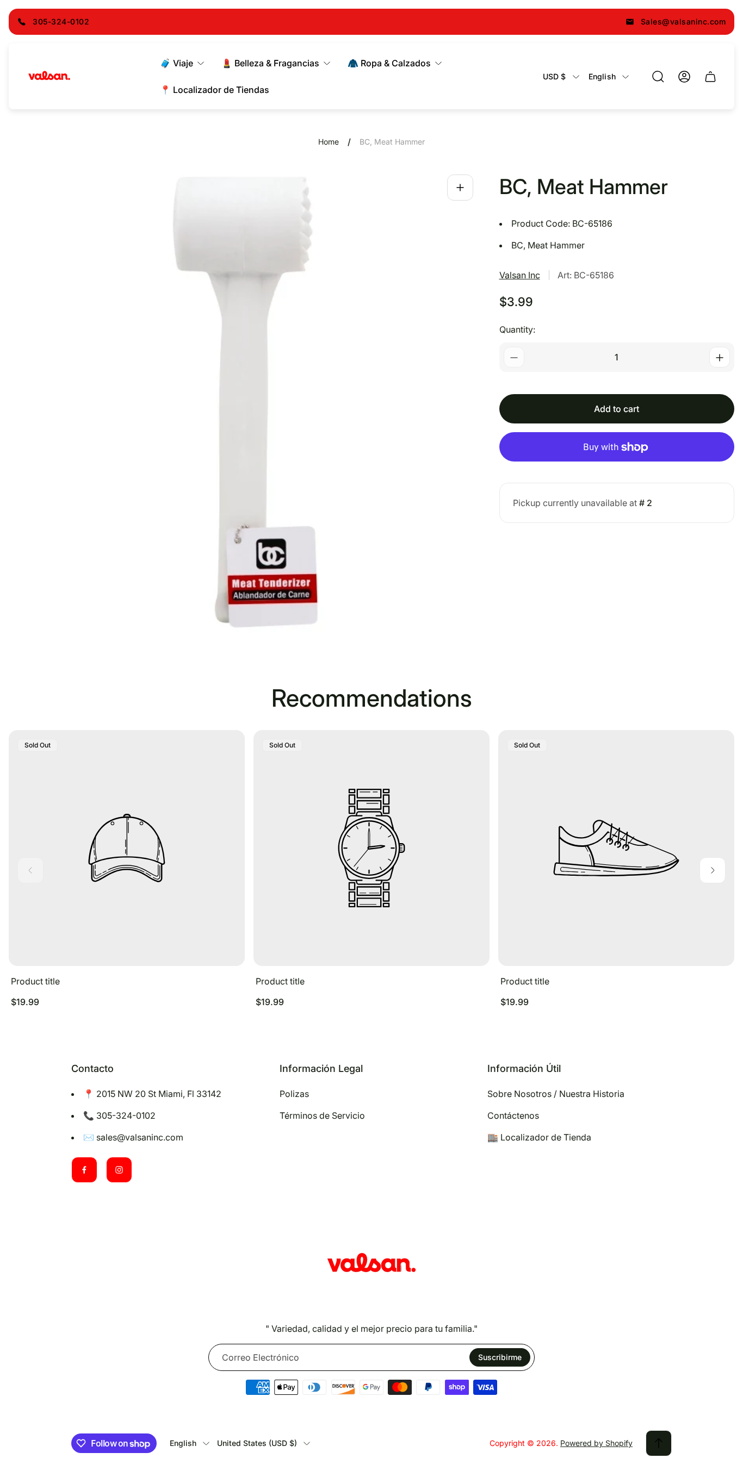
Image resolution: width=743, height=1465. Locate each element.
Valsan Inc (519, 275)
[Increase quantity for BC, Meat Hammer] (719, 357)
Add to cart (616, 409)
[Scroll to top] (659, 1443)
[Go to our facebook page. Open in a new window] (84, 1170)
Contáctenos (513, 1115)
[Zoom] (460, 187)
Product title (35, 981)
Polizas (294, 1093)
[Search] (658, 77)
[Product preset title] (127, 848)
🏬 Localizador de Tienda (539, 1137)
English (602, 76)
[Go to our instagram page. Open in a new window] (119, 1170)
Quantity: (517, 330)
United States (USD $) (257, 1443)
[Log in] (684, 77)
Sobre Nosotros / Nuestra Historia (555, 1093)
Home (328, 141)
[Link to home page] (371, 1264)
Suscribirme (500, 1357)
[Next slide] (712, 870)
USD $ (554, 76)
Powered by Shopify (596, 1443)
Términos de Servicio (322, 1115)
